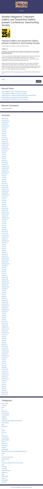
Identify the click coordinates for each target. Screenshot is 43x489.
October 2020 (5, 169)
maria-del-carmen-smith (7, 457)
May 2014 (4, 317)
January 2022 (5, 141)
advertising (4, 405)
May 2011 (4, 386)
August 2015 (4, 288)
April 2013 (4, 342)
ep (2, 428)
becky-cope (4, 411)
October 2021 (5, 147)
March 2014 (4, 321)
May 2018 (4, 225)
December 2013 (5, 327)
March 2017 (4, 252)
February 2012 (5, 369)
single (3, 474)
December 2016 (5, 258)
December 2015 (5, 281)
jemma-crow (4, 443)
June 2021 (4, 154)
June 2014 (4, 315)
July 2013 (4, 336)
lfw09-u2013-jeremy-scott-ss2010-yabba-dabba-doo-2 (14, 451)
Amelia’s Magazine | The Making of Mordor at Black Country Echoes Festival (19, 95)
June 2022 (4, 131)
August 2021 (4, 150)
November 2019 (5, 191)
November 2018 (5, 214)
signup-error (4, 472)
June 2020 (4, 177)
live (2, 455)
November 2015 (5, 282)
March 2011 (4, 390)
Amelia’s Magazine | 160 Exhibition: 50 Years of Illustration (15, 99)
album (3, 407)
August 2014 (4, 311)
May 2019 (4, 202)
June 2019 (4, 200)
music (3, 460)
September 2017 (5, 240)
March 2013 (4, 344)
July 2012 (4, 359)
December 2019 (5, 189)
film (2, 434)
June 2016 (4, 269)
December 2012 (5, 350)
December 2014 (5, 304)
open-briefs (4, 468)
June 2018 (4, 223)
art (2, 409)
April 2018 (4, 227)
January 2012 (5, 371)
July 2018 (4, 221)
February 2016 (5, 277)
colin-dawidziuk (5, 414)
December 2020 (5, 166)
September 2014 (5, 309)
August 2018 (4, 219)
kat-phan (4, 447)
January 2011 (5, 394)
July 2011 (4, 382)
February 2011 (5, 392)
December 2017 (5, 235)
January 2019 (5, 210)
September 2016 (5, 263)
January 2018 (5, 233)
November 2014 (5, 305)
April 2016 (4, 273)
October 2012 (5, 353)
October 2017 (5, 238)
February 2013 (5, 346)
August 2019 (4, 196)
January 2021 (5, 164)
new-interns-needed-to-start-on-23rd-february (12, 462)
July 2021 (4, 152)
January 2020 (5, 187)
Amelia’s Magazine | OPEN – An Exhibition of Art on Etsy (14, 91)
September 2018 (5, 217)
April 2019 (4, 204)
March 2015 (4, 298)
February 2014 (5, 323)
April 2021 (4, 158)
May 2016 (4, 271)
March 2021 (4, 160)
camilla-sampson (5, 413)
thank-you (4, 478)
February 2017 (5, 254)
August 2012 (4, 357)
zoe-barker (4, 481)
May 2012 (4, 363)
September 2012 (5, 355)
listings (3, 453)
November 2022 (5, 122)
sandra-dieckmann (6, 470)
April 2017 (4, 250)
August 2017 (4, 242)
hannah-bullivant (5, 439)
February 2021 (5, 162)
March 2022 (4, 137)
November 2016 (5, 259)
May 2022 (4, 133)
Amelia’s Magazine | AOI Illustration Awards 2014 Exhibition (15, 97)
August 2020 (5, 173)
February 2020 (5, 185)
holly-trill (4, 441)
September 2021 (5, 148)
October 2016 (5, 261)
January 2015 (5, 302)
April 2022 (4, 135)
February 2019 (5, 208)
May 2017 (4, 248)
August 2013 (4, 334)
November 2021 (5, 145)
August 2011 (4, 380)
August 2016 (4, 265)
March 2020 (4, 183)
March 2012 (4, 367)
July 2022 (4, 129)
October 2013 (5, 330)
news (3, 464)
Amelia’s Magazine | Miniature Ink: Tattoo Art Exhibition (14, 93)
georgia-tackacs (5, 437)
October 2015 (5, 284)
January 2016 (5, 279)
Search (3, 79)
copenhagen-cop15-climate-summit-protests (12, 420)
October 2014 (5, 307)
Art (7, 49)
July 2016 (4, 267)
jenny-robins (4, 445)
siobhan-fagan (5, 476)
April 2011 (4, 388)
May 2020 (4, 179)
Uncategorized (5, 480)
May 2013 (4, 340)
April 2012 (4, 365)
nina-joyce (4, 466)
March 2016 (4, 275)
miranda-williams (5, 458)
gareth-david (5, 436)
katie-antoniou (5, 449)
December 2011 (5, 372)
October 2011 (5, 376)
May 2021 (4, 156)
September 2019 (5, 194)
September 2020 (5, 171)
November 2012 (5, 351)
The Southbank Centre (18, 71)
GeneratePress (29, 487)
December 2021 (5, 143)
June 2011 (4, 384)
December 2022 (5, 120)
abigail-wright (5, 403)
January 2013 (5, 348)
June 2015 (4, 292)
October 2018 (5, 215)
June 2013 (4, 338)
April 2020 (4, 181)
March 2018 (4, 229)
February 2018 (5, 231)
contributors (4, 418)
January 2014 (5, 325)
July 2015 (4, 290)
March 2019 (4, 206)
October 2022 (5, 124)
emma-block (4, 426)
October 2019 (5, 192)
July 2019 (4, 198)
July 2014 (4, 313)
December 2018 (5, 212)
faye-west (4, 432)
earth (3, 424)
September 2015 (5, 286)
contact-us (4, 416)
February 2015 (5, 300)
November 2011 (5, 374)
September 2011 (5, 378)
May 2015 (4, 294)
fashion (3, 430)
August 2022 (4, 127)
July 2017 (4, 244)
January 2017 (5, 256)
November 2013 (5, 328)
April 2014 (4, 319)
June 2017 (4, 246)
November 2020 (5, 168)
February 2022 (5, 139)
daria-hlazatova (5, 422)
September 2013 (5, 332)
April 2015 (4, 296)
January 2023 (5, 118)
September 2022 (5, 125)
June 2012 (4, 361)
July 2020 (4, 175)
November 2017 (5, 237)
